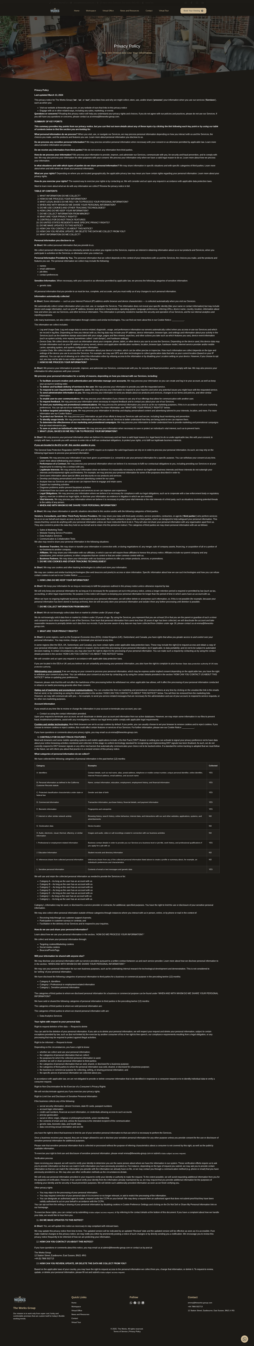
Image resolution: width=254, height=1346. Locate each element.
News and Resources (129, 11)
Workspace (91, 11)
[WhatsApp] (131, 1302)
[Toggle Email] (244, 1339)
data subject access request (173, 1153)
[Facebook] (135, 1302)
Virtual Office (108, 11)
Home (76, 11)
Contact (149, 11)
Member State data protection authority (191, 664)
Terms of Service (121, 1331)
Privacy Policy (135, 1331)
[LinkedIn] (143, 1302)
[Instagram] (139, 1302)
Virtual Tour (164, 11)
